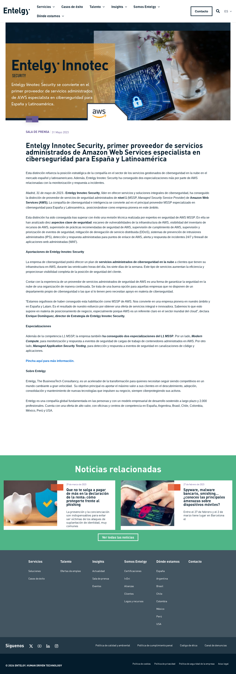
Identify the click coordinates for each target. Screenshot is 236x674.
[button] (53, 6)
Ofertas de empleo (70, 571)
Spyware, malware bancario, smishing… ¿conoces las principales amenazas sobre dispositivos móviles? (204, 497)
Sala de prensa (37, 131)
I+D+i (127, 578)
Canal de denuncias (216, 645)
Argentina (162, 578)
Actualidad (98, 571)
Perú (159, 616)
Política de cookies (142, 663)
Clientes (129, 593)
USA (158, 624)
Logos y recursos (133, 601)
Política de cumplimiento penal (155, 645)
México (160, 609)
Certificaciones (132, 571)
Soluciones (34, 571)
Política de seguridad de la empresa (196, 663)
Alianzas (129, 586)
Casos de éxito (36, 578)
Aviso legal (223, 663)
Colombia (161, 601)
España (160, 571)
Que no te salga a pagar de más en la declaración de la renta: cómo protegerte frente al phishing (87, 497)
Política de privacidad (164, 663)
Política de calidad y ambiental (113, 645)
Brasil (159, 586)
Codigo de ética (188, 645)
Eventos (96, 586)
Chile (159, 593)
